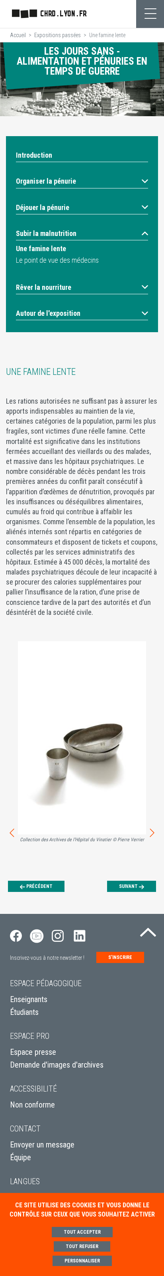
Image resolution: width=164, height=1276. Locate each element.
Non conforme (32, 1105)
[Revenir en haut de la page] (148, 930)
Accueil (18, 35)
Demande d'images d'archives (56, 1065)
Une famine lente (41, 248)
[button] (82, 181)
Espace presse (33, 1052)
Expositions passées (57, 35)
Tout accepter (82, 1232)
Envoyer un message (42, 1144)
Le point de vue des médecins (57, 260)
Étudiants (24, 1012)
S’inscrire (120, 957)
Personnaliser (82, 1261)
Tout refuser (82, 1246)
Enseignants (28, 999)
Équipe (20, 1157)
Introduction (34, 155)
